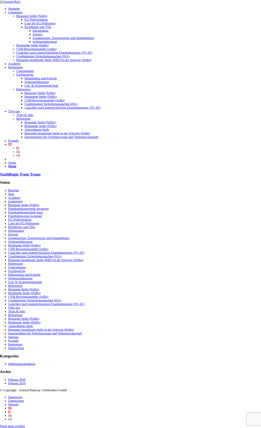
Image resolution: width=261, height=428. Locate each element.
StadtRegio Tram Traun (20, 174)
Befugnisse (15, 285)
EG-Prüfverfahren (19, 219)
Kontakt (13, 340)
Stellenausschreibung (21, 364)
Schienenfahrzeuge (20, 241)
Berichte (13, 190)
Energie (13, 234)
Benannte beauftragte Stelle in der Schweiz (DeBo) (41, 329)
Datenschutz (16, 348)
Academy (14, 197)
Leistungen (15, 201)
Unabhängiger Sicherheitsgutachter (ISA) (34, 256)
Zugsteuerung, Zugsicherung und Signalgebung (39, 238)
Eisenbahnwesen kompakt (25, 216)
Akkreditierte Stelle (20, 326)
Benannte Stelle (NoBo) (23, 205)
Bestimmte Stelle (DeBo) (24, 245)
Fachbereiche (16, 271)
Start (11, 194)
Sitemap (13, 337)
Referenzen (15, 263)
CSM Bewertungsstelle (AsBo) (28, 249)
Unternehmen (17, 267)
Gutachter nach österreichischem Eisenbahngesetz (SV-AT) (46, 252)
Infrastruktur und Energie (24, 274)
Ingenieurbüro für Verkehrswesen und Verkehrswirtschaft (45, 333)
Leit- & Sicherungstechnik (25, 282)
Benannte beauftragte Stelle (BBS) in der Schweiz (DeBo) (45, 260)
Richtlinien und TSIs (21, 227)
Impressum (15, 344)
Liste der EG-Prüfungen (23, 223)
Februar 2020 (16, 379)
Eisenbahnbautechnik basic (25, 212)
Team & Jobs (16, 311)
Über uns (14, 307)
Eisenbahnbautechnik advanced (28, 208)
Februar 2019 (16, 383)
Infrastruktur (16, 230)
